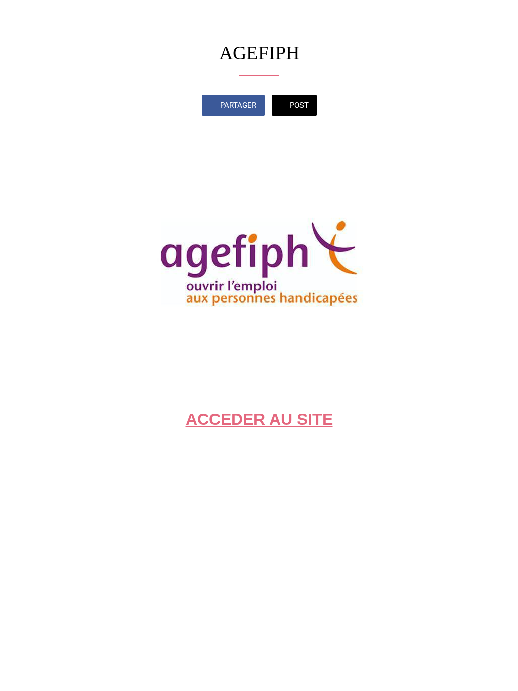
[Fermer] (16, 16)
